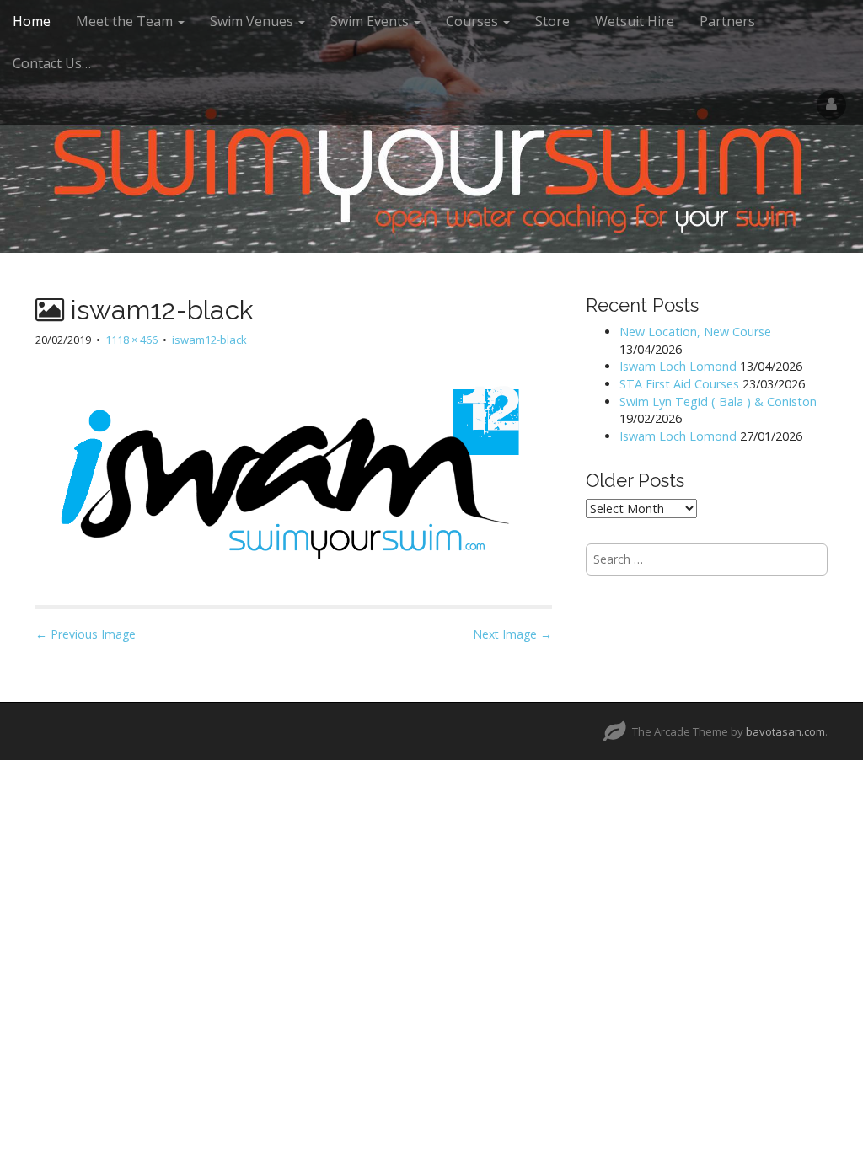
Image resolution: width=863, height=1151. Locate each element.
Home (32, 21)
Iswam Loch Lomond (678, 366)
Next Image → (512, 634)
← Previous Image (85, 634)
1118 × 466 (131, 339)
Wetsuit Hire (634, 21)
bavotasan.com (785, 731)
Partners (727, 21)
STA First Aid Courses (679, 384)
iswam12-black (209, 339)
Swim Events (371, 21)
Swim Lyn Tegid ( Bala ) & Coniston (718, 401)
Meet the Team (126, 21)
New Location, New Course (695, 332)
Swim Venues (253, 21)
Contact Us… (52, 63)
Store (552, 21)
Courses (473, 21)
